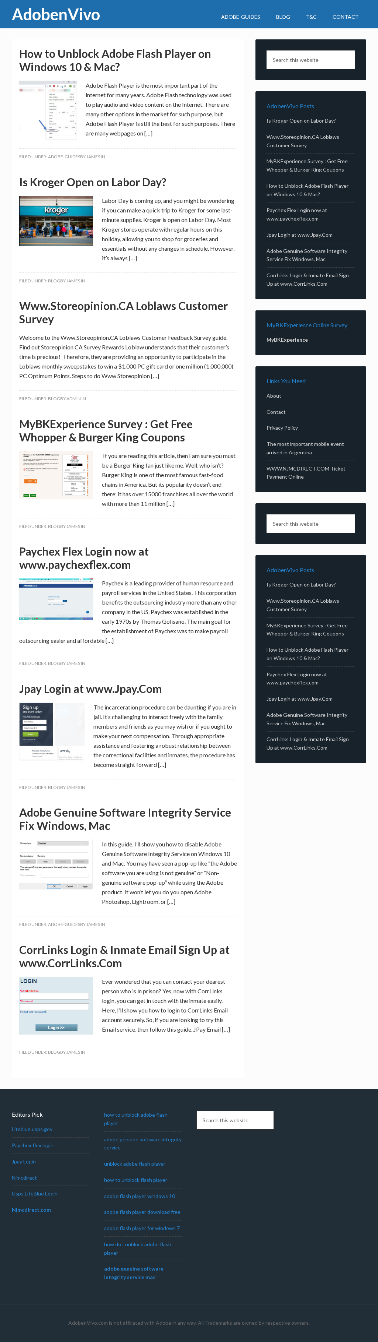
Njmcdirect (24, 1177)
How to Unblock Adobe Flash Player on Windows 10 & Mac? (115, 60)
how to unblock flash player (135, 1180)
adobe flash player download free (142, 1212)
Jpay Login (24, 1161)
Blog (54, 280)
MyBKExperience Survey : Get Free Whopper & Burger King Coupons (106, 430)
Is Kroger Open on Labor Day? (92, 182)
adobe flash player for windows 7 (142, 1228)
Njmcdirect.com (31, 1210)
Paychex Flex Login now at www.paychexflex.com (84, 558)
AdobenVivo (56, 14)
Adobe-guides (64, 156)
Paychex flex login (33, 1145)
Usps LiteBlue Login (35, 1193)
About (274, 395)
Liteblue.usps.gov (32, 1129)
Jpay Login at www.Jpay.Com (90, 688)
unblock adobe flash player (134, 1163)
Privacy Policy (282, 428)
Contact (276, 412)
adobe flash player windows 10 (139, 1196)
